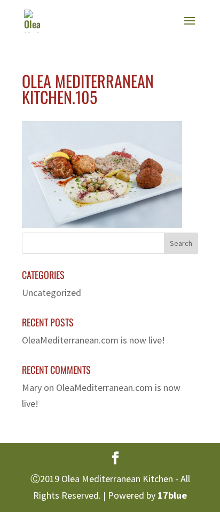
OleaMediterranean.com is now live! (93, 340)
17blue (172, 495)
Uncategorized (51, 292)
